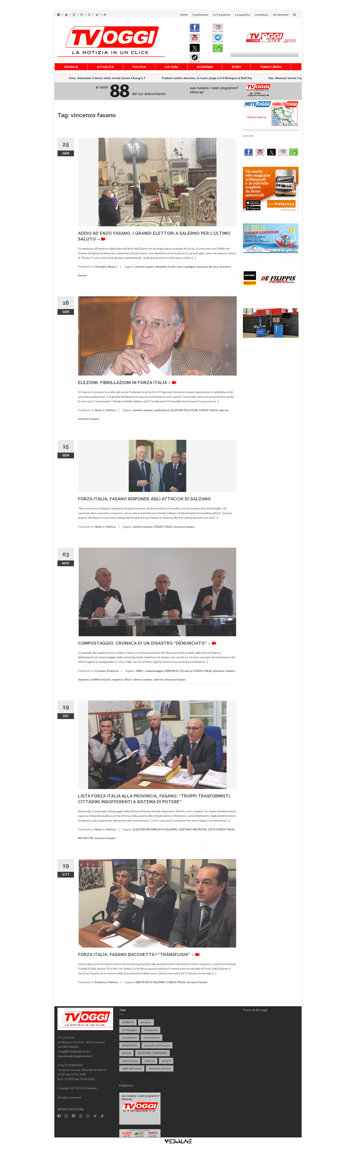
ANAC (140, 670)
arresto (146, 1022)
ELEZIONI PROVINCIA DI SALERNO (155, 829)
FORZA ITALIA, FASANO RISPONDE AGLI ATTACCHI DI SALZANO (144, 498)
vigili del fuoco (132, 1068)
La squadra (242, 14)
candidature (162, 410)
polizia (126, 1053)
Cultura (171, 67)
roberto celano (142, 679)
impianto (84, 679)
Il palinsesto (200, 14)
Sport (236, 67)
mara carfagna (186, 266)
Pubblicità (126, 1085)
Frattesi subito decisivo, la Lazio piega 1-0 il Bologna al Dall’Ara (137, 78)
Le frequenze (221, 14)
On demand (280, 14)
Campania (151, 1030)
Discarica (186, 670)
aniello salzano (142, 410)
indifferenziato (101, 679)
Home (184, 14)
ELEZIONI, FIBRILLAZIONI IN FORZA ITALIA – (125, 382)
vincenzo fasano (88, 418)
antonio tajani (144, 266)
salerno (223, 410)
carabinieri (129, 1037)
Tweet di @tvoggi (255, 1010)
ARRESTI (128, 1022)
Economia (205, 67)
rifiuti (127, 679)
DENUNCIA (172, 670)
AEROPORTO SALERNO (150, 982)
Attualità (105, 67)
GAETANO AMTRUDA (193, 829)
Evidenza (112, 670)
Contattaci (261, 14)
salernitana (130, 1060)
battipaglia (129, 1030)
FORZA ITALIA (208, 410)
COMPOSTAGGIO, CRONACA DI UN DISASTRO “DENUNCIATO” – (145, 643)
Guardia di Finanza (157, 1045)
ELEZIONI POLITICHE (184, 410)
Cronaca (71, 67)
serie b (166, 1060)
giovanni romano (224, 670)
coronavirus (151, 1037)
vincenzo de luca (207, 266)
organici (117, 679)
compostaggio (154, 670)
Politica (139, 67)
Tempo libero (270, 67)
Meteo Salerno (256, 117)
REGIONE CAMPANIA (152, 1053)
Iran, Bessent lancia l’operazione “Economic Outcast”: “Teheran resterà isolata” (254, 78)
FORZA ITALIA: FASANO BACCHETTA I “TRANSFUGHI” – (136, 954)
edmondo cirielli (165, 266)
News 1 (112, 266)
